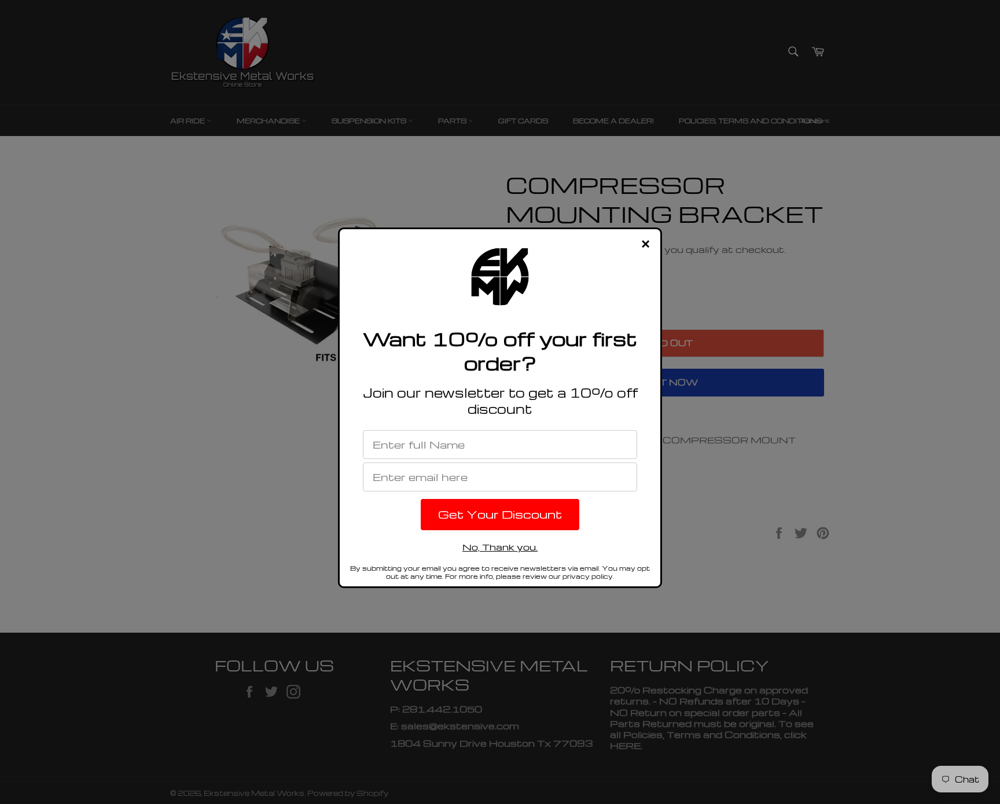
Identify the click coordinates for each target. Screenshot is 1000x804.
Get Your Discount (500, 514)
